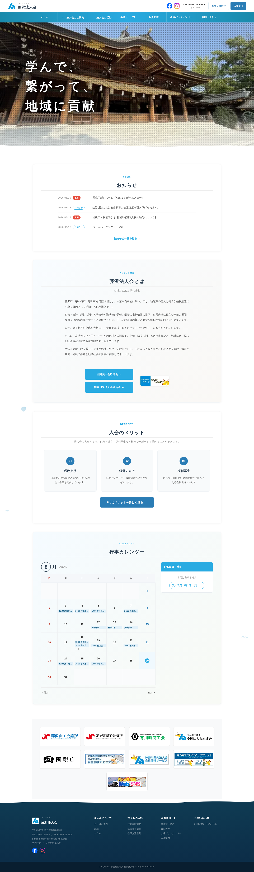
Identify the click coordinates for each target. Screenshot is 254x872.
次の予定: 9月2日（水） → (186, 585)
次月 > (151, 692)
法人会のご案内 (75, 17)
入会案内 (238, 5)
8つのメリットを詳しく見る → (127, 502)
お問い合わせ (219, 5)
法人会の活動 (103, 17)
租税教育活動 (134, 828)
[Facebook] (169, 6)
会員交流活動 (134, 833)
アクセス (98, 833)
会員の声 (154, 17)
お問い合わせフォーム (205, 824)
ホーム (45, 17)
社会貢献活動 (134, 824)
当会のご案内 (101, 824)
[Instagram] (177, 6)
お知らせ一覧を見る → (127, 238)
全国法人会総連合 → (109, 374)
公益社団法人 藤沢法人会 (122, 866)
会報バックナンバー (181, 17)
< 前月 (45, 692)
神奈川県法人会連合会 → (109, 387)
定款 (96, 828)
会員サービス (127, 17)
